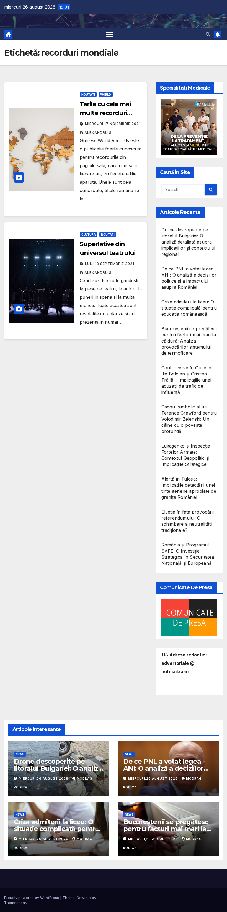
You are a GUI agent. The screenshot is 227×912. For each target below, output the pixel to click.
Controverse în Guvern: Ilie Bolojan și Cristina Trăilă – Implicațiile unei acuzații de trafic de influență (186, 380)
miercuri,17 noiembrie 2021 (113, 124)
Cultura (88, 234)
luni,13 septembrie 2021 (109, 264)
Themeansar (15, 902)
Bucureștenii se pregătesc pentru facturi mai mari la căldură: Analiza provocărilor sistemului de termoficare (189, 341)
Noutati (88, 94)
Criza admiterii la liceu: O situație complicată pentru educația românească (189, 308)
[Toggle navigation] (109, 34)
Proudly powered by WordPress (32, 897)
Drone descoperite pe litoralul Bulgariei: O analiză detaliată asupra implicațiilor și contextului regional (188, 242)
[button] (208, 34)
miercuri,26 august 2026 (44, 778)
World (105, 94)
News (20, 754)
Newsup (84, 897)
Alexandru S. (98, 133)
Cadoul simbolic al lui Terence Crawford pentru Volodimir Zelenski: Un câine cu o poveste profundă (189, 419)
